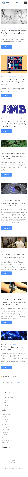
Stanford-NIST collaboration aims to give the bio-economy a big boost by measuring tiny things (13, 123)
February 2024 (6, 429)
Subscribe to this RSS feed (9, 376)
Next (19, 382)
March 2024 (5, 427)
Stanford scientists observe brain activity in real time (12, 348)
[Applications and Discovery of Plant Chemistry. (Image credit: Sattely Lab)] (14, 143)
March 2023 (5, 437)
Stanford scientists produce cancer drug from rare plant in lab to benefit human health (13, 155)
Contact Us (13, 462)
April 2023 (5, 435)
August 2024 (6, 422)
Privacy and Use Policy (13, 464)
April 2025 (5, 419)
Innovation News (12, 28)
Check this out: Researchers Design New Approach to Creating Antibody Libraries (13, 81)
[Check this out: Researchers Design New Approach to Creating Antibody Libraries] (14, 64)
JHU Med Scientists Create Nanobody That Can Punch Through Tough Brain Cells (14, 32)
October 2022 (6, 442)
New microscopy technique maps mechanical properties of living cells (13, 255)
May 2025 (5, 417)
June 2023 (5, 432)
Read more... (6, 47)
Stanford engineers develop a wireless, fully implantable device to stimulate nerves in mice (13, 202)
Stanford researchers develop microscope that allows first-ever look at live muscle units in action (13, 301)
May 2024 (5, 424)
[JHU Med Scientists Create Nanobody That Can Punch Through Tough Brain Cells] (14, 16)
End (23, 382)
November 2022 (7, 440)
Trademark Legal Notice (14, 466)
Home (13, 460)
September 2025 (7, 414)
